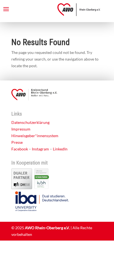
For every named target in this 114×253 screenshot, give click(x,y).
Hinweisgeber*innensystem (34, 135)
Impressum (20, 129)
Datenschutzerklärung (30, 122)
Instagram (40, 149)
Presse (17, 142)
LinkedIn (60, 149)
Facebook (19, 149)
